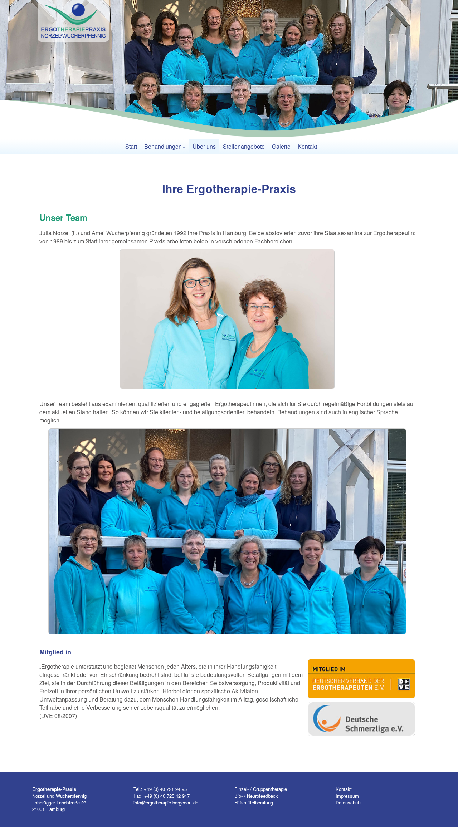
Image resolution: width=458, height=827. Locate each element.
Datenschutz (349, 802)
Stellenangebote (244, 146)
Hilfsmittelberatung (253, 802)
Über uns (204, 146)
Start (131, 146)
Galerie (281, 146)
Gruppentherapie (270, 789)
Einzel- (241, 789)
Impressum (347, 795)
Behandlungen (163, 146)
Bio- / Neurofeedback (256, 795)
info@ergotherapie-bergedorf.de (165, 802)
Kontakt (307, 146)
